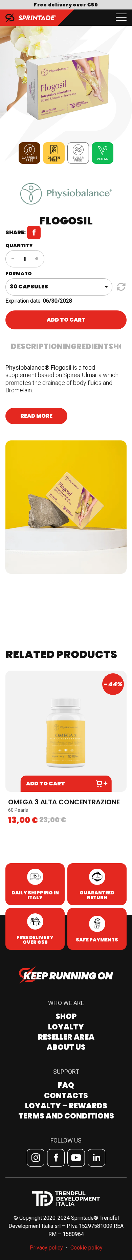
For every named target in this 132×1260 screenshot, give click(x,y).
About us (66, 1047)
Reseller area (66, 1037)
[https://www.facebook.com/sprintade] (56, 1158)
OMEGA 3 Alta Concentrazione (64, 802)
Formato (18, 273)
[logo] (30, 17)
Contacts (66, 1095)
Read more (36, 416)
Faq (66, 1085)
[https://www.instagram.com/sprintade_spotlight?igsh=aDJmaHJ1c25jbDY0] (35, 1158)
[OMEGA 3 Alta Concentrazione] (66, 731)
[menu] (121, 17)
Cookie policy (86, 1247)
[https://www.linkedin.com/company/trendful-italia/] (96, 1158)
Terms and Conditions (66, 1116)
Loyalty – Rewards (66, 1106)
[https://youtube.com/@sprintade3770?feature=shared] (76, 1158)
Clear (120, 286)
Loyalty (66, 1027)
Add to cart (66, 320)
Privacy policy (46, 1247)
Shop (66, 1016)
